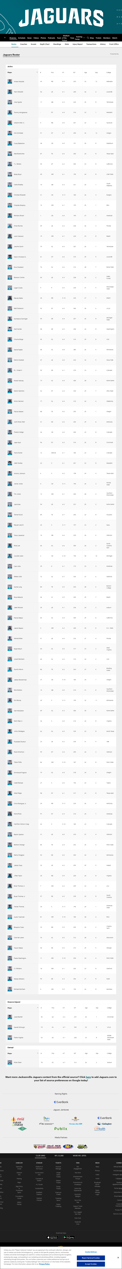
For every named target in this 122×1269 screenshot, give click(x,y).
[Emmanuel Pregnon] (10, 772)
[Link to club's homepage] (5, 37)
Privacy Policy (44, 1264)
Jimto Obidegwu (19, 731)
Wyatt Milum (18, 649)
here (88, 1076)
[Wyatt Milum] (10, 649)
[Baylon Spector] (10, 834)
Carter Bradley (18, 184)
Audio (97, 1178)
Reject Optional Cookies (91, 1258)
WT (74, 72)
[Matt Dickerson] (10, 308)
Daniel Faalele (18, 349)
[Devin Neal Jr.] (10, 721)
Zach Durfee (18, 329)
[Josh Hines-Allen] (10, 422)
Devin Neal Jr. (18, 721)
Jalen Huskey (18, 463)
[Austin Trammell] (10, 917)
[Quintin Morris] (10, 669)
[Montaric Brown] (10, 215)
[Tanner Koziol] (10, 514)
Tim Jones (17, 494)
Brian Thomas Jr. (19, 886)
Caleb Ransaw (18, 783)
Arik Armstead (18, 133)
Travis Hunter (18, 453)
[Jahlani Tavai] (10, 865)
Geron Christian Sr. (20, 257)
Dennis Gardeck (19, 360)
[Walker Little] (10, 576)
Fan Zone (78, 1172)
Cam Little (17, 566)
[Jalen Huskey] (10, 463)
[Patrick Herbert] (10, 411)
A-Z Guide (39, 1184)
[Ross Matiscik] (10, 597)
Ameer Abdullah (19, 81)
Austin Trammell (19, 917)
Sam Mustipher (19, 710)
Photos (97, 1170)
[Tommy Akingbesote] (10, 112)
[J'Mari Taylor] (10, 875)
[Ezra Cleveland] (10, 267)
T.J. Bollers (17, 164)
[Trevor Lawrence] (10, 535)
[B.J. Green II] (10, 370)
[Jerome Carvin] (10, 246)
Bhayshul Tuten (19, 927)
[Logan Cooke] (10, 288)
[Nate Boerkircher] (10, 153)
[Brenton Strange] (10, 844)
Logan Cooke (18, 288)
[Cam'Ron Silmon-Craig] (10, 824)
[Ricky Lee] (10, 545)
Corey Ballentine (19, 143)
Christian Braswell (19, 195)
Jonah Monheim (19, 659)
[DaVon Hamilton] (10, 391)
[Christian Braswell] (10, 195)
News (97, 1166)
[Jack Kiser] (10, 504)
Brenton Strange (19, 845)
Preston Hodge (18, 432)
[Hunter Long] (10, 587)
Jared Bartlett (18, 1017)
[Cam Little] (10, 566)
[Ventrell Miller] (10, 638)
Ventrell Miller (18, 638)
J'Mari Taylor (18, 875)
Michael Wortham (19, 989)
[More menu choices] (84, 38)
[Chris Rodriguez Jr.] (10, 803)
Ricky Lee (17, 545)
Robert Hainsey (19, 380)
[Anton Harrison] (10, 401)
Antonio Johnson (19, 473)
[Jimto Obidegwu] (10, 731)
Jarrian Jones (18, 484)
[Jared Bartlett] (10, 1017)
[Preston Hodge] (10, 432)
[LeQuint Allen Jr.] (10, 122)
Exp (96, 72)
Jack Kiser (17, 504)
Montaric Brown (19, 215)
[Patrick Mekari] (10, 618)
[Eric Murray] (10, 700)
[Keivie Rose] (10, 813)
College (108, 72)
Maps (19, 1182)
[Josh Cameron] (10, 236)
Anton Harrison (19, 401)
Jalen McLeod (18, 607)
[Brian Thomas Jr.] (10, 886)
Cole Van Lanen (19, 937)
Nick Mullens (18, 690)
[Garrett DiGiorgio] (10, 1027)
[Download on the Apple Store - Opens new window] (52, 1238)
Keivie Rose (17, 814)
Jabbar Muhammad (20, 680)
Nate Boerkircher (19, 153)
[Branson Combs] (10, 277)
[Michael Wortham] (10, 989)
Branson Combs (19, 277)
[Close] (118, 1257)
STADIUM (39, 1163)
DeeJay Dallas (18, 298)
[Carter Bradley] (10, 184)
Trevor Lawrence (19, 535)
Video (97, 1174)
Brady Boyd (17, 174)
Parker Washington (20, 958)
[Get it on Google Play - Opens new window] (68, 1238)
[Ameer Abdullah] (10, 81)
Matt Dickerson (18, 308)
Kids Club (78, 1218)
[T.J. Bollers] (10, 164)
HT (63, 72)
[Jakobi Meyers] (10, 628)
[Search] (88, 37)
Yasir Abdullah (18, 92)
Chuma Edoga (18, 339)
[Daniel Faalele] (10, 349)
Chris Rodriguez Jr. (20, 803)
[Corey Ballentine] (10, 143)
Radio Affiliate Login (97, 1192)
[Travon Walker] (10, 948)
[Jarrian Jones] (10, 483)
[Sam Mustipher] (10, 710)
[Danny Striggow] (10, 855)
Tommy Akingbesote (20, 112)
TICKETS (58, 1163)
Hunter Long (18, 587)
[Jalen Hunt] (10, 442)
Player (10, 72)
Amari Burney (18, 226)
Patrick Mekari (18, 618)
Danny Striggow (19, 855)
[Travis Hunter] (10, 452)
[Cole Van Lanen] (10, 937)
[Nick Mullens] (10, 690)
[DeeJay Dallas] (10, 298)
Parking (19, 1178)
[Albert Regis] (10, 793)
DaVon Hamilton (19, 391)
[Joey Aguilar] (10, 102)
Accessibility (39, 1188)
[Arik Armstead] (10, 133)
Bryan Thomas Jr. (19, 896)
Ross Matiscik (18, 597)
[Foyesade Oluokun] (10, 741)
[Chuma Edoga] (10, 339)
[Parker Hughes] (10, 1037)
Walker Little (18, 576)
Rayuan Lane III (18, 525)
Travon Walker (18, 948)
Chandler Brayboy (19, 205)
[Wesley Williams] (10, 979)
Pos (52, 72)
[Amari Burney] (10, 226)
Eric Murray (17, 700)
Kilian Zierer (17, 1062)
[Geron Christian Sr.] (10, 257)
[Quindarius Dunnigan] (10, 318)
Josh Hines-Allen (19, 422)
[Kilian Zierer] (10, 1062)
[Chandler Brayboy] (10, 205)
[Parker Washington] (10, 958)
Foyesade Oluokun (20, 741)
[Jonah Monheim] (10, 659)
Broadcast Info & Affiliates (97, 1184)
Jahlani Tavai (18, 865)
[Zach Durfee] (10, 329)
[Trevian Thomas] (10, 906)
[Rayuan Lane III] (10, 525)
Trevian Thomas (19, 906)
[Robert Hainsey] (10, 380)
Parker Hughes (18, 1037)
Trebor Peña (18, 762)
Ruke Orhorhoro (19, 752)
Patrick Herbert (18, 411)
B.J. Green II (18, 370)
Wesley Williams (19, 979)
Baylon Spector (19, 834)
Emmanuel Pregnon (20, 772)
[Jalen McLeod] (10, 607)
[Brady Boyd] (10, 174)
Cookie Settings (91, 1252)
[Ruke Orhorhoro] (10, 752)
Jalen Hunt (17, 442)
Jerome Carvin (18, 246)
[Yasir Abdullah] (10, 91)
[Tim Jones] (10, 494)
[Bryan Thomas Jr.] (10, 896)
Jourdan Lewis (18, 556)
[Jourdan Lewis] (10, 556)
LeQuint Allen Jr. (19, 123)
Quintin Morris (18, 669)
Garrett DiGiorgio (19, 1027)
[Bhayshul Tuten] (10, 927)
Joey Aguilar (18, 102)
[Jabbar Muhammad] (10, 679)
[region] (61, 1258)
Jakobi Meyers (18, 628)
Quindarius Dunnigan (21, 319)
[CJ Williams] (10, 968)
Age (85, 72)
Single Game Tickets (58, 1174)
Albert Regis (18, 793)
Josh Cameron (18, 236)
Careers (119, 1200)
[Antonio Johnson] (10, 473)
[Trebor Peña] (10, 762)
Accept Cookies (91, 1264)
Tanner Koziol (18, 514)
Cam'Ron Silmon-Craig (21, 824)
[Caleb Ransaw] (10, 783)
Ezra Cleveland (18, 267)
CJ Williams (18, 968)
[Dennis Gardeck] (10, 360)
